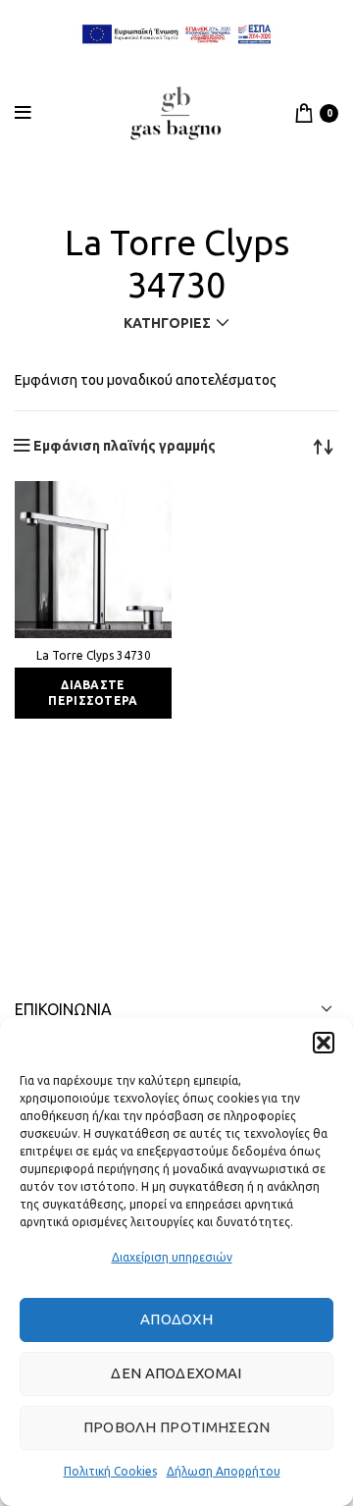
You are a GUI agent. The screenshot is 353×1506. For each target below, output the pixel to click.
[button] (323, 1042)
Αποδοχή (176, 1319)
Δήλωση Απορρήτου (223, 1471)
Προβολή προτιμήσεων (177, 1427)
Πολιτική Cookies (110, 1471)
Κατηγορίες (167, 323)
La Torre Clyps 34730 (93, 655)
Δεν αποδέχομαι (176, 1373)
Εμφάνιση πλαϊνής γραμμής (124, 446)
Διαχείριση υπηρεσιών (172, 1257)
